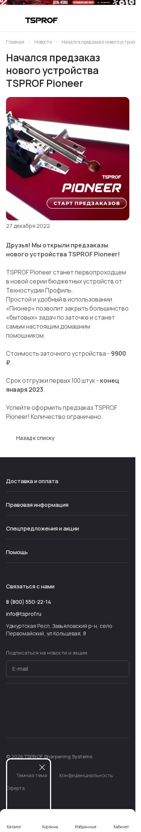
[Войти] (110, 20)
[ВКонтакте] (10, 718)
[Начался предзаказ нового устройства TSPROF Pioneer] (67, 158)
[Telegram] (25, 718)
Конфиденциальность (86, 775)
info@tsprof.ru (23, 613)
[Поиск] (95, 20)
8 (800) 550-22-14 (28, 601)
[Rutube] (70, 718)
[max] (85, 718)
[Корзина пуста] (125, 20)
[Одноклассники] (55, 718)
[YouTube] (40, 718)
